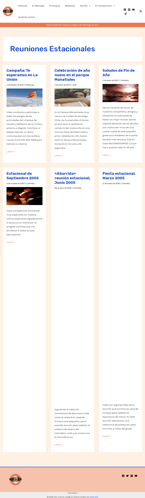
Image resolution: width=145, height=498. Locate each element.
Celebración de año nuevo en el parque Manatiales (72, 75)
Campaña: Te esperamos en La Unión (22, 75)
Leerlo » (11, 151)
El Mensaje (29, 85)
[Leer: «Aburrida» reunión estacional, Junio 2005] (72, 297)
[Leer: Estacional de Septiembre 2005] (24, 195)
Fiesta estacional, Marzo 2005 (119, 175)
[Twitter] (127, 476)
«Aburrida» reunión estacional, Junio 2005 (72, 178)
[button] (89, 5)
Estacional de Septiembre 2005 (23, 175)
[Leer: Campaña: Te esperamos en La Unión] (24, 97)
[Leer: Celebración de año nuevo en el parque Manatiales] (72, 97)
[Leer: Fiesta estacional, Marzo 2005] (120, 292)
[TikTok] (125, 13)
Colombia (125, 80)
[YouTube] (133, 9)
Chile (74, 85)
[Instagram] (129, 9)
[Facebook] (125, 9)
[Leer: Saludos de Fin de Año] (120, 92)
